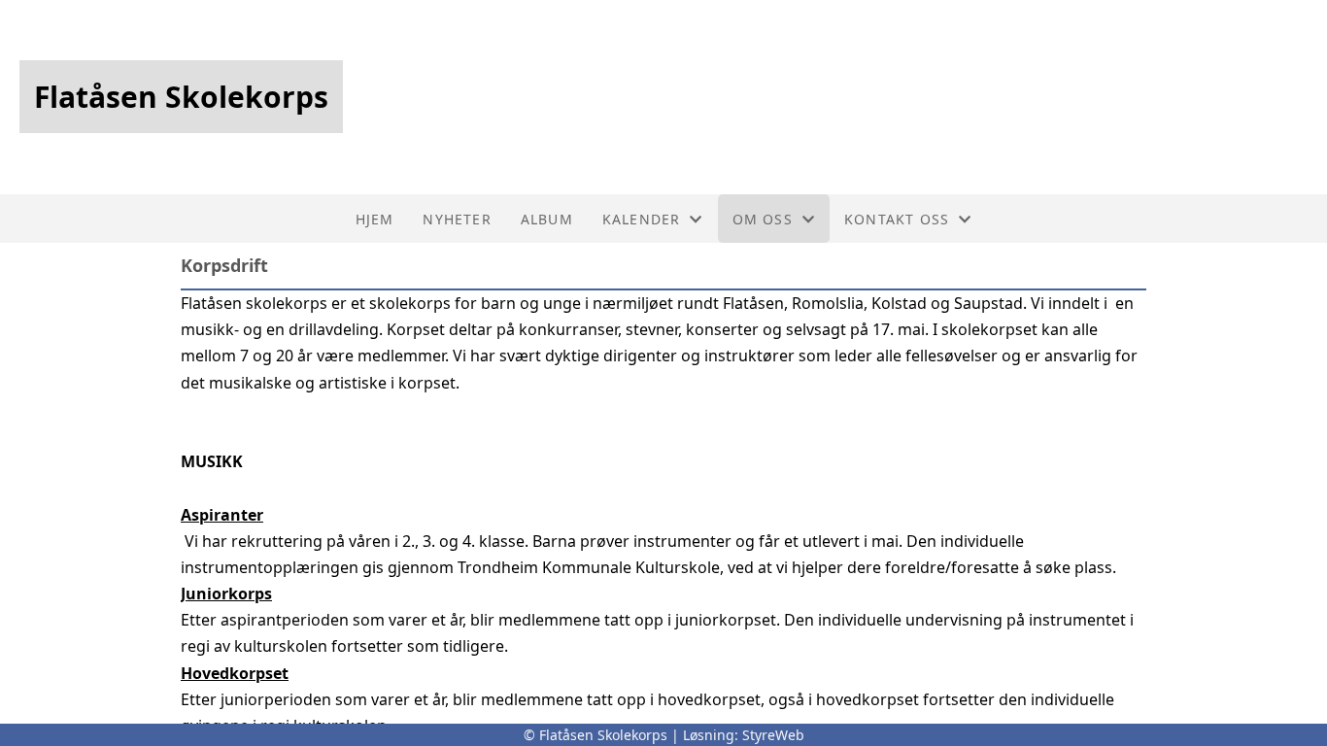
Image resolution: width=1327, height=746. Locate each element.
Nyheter (457, 219)
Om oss (762, 219)
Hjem (375, 219)
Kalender (641, 219)
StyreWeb (773, 735)
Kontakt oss (896, 219)
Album (547, 219)
